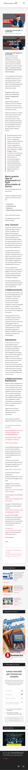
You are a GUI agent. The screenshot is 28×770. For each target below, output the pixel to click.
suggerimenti (18, 33)
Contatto (5, 758)
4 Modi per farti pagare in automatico (13, 31)
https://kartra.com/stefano (13, 469)
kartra (13, 33)
